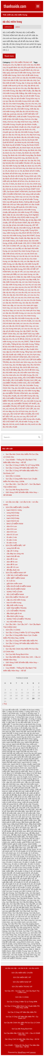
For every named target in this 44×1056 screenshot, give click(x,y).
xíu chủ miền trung (12, 21)
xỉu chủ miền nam (9, 372)
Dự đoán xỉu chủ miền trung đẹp (20, 155)
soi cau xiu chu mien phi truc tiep (27, 310)
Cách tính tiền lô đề (10, 80)
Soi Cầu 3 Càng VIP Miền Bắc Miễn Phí (22, 468)
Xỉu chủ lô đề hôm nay (30, 370)
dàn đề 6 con (12, 562)
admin (17, 27)
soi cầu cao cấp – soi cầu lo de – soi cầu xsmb (22, 968)
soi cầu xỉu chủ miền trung (13, 313)
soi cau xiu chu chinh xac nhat (27, 297)
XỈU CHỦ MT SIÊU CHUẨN (20, 414)
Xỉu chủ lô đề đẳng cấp (11, 370)
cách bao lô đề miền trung (20, 73)
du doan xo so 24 (15, 171)
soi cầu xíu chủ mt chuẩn (21, 321)
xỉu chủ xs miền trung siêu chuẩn (27, 419)
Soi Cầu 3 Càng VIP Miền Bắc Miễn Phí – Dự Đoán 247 (22, 1017)
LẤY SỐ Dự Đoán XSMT (17, 222)
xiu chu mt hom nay (20, 411)
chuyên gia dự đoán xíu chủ (24, 129)
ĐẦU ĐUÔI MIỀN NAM (16, 589)
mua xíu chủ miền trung (12, 235)
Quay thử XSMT (28, 235)
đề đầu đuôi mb (13, 570)
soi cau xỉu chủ (21, 292)
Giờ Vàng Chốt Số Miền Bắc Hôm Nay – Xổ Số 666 (22, 1040)
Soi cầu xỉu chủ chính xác (17, 295)
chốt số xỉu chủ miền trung (13, 119)
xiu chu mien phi (9, 375)
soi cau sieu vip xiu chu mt (19, 287)
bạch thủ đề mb (13, 556)
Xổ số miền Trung (26, 421)
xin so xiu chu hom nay (31, 354)
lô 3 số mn (11, 581)
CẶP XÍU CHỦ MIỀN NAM (17, 575)
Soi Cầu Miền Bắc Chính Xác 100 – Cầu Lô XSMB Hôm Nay (22, 1034)
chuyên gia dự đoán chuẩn (26, 124)
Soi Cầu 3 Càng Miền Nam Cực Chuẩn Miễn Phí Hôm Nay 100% (22, 1007)
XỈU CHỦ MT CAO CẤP (24, 409)
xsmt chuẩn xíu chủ (22, 424)
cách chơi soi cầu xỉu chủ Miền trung (26, 78)
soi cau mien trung (24, 274)
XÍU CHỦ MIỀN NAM (15, 594)
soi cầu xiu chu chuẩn (11, 300)
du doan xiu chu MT (33, 166)
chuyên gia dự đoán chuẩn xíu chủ (16, 127)
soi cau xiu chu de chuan (31, 300)
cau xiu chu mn (31, 104)
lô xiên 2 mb (12, 537)
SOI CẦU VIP (35, 287)
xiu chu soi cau (19, 416)
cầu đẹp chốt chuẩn (23, 91)
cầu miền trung (30, 93)
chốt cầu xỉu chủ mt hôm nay (26, 111)
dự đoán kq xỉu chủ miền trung (27, 142)
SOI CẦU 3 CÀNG (13, 476)
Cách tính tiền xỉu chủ (27, 80)
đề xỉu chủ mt (8, 137)
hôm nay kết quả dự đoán (13, 202)
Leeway (33, 1052)
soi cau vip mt (30, 290)
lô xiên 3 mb (12, 540)
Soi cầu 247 (31, 246)
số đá (10, 243)
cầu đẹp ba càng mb (15, 553)
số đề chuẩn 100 (19, 243)
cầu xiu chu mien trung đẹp (13, 104)
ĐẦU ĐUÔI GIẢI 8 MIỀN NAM (19, 586)
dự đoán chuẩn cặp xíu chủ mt (15, 140)
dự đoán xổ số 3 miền (31, 171)
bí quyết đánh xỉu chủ (15, 67)
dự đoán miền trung (19, 150)
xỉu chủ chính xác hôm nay (20, 362)
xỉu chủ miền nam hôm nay (27, 372)
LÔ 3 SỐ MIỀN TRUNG (16, 611)
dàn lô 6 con (12, 529)
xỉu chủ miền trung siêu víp (27, 396)
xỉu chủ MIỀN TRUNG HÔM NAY (15, 393)
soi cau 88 (16, 248)
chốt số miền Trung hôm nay (28, 116)
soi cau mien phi (29, 272)
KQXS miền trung (27, 217)
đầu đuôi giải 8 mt (14, 613)
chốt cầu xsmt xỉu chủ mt (12, 114)
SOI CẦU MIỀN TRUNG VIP (21, 62)
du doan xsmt (17, 189)
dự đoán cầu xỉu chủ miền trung (26, 137)
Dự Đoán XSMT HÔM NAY (17, 191)
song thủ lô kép (13, 513)
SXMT (26, 341)
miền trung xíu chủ (14, 233)
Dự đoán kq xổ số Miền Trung (14, 145)
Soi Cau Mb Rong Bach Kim (17, 489)
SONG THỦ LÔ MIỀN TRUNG (19, 619)
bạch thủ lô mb (13, 521)
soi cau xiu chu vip (28, 329)
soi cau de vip (21, 256)
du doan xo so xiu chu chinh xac (28, 184)
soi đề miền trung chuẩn (15, 336)
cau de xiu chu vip (19, 88)
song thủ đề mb (13, 548)
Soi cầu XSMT (25, 331)
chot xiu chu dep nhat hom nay (19, 122)
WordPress (22, 1052)
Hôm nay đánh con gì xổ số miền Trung (22, 199)
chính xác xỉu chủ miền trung (17, 109)
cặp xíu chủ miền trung (16, 600)
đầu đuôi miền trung (15, 616)
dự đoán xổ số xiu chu (19, 181)
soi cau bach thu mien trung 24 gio (22, 251)
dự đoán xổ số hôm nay (12, 173)
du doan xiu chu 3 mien (12, 153)
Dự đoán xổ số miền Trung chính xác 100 (24, 176)
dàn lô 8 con (12, 532)
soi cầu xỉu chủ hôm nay (12, 303)
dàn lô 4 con (12, 526)
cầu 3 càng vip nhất (29, 83)
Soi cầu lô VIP (17, 272)
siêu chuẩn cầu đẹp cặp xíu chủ (27, 238)
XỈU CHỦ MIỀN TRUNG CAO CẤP (24, 380)
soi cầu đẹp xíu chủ (15, 261)
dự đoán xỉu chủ (34, 150)
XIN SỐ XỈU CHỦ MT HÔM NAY (15, 357)
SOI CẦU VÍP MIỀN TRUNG (13, 290)
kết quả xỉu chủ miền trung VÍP (20, 212)
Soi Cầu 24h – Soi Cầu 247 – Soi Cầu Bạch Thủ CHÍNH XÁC (22, 991)
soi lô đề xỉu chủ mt (22, 339)
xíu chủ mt (10, 409)
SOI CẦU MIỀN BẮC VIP (15, 545)
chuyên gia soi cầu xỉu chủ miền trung (17, 132)
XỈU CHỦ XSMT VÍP (10, 421)
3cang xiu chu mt (9, 65)
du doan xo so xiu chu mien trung (16, 186)
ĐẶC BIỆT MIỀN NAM (16, 578)
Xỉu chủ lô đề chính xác (29, 367)
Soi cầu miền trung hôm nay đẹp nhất (21, 279)
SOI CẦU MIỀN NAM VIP (16, 572)
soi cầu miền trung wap (12, 285)
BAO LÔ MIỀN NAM (15, 523)
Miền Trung (19, 230)
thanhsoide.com (15, 6)
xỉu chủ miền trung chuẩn (25, 388)
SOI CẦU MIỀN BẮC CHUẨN (17, 507)
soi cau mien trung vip (31, 282)
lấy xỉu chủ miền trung (22, 228)
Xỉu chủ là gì (14, 367)
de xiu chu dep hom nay (30, 135)
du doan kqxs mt (26, 148)
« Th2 (4, 704)
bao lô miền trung (14, 602)
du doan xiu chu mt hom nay (14, 168)
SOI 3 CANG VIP (12, 246)
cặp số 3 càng (12, 551)
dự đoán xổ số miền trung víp (14, 179)
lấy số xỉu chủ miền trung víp (20, 225)
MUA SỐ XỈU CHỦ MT (30, 233)
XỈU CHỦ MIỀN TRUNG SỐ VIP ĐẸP (17, 398)
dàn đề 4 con (12, 559)
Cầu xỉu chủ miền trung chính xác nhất (23, 101)
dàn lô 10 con (12, 534)
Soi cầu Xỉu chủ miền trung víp (20, 318)
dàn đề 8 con (12, 564)
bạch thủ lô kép (13, 518)
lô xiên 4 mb (12, 542)
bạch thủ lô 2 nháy (14, 510)
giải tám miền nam (14, 583)
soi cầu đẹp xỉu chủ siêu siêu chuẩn (20, 266)
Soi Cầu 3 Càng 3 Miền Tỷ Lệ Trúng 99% (22, 465)
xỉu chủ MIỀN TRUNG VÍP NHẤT (23, 403)
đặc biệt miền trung (15, 605)
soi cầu (23, 246)
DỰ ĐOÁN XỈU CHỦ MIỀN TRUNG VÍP (18, 163)
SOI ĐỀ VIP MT (32, 336)
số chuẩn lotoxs (9, 241)
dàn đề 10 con (13, 567)
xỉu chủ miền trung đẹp (30, 391)
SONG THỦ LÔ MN (14, 591)
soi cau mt (26, 285)
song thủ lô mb (13, 515)
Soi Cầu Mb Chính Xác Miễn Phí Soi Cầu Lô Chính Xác (22, 1023)
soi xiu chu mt (17, 341)
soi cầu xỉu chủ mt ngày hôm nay (19, 326)
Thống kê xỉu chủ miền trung (22, 344)
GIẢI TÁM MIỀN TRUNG (17, 608)
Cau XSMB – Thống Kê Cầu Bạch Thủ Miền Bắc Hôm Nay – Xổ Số (22, 1046)
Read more (9, 56)
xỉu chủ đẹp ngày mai (21, 365)
